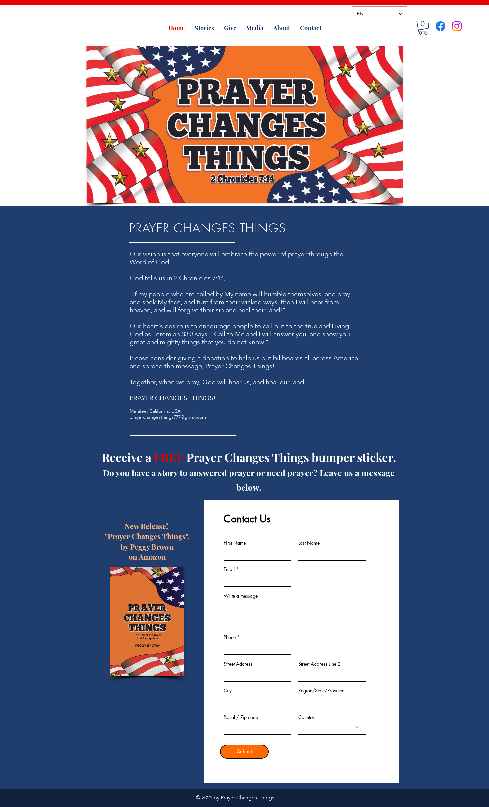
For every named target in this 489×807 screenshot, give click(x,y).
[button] (423, 28)
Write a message (241, 596)
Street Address (238, 664)
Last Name (309, 543)
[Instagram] (456, 26)
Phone (230, 637)
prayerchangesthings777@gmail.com (168, 417)
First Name (235, 543)
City (228, 690)
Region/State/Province (321, 690)
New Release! (147, 526)
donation (215, 358)
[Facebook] (440, 26)
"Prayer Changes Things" (146, 536)
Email (229, 569)
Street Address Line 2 (319, 664)
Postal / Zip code (241, 717)
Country (306, 717)
